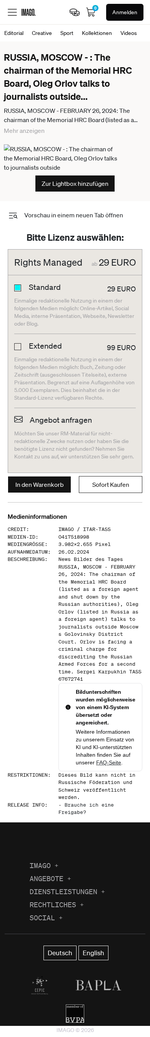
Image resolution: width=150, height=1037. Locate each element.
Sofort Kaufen (110, 484)
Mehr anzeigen (24, 130)
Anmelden (124, 12)
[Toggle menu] (12, 12)
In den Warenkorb (39, 484)
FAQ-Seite (108, 762)
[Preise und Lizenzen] (74, 12)
